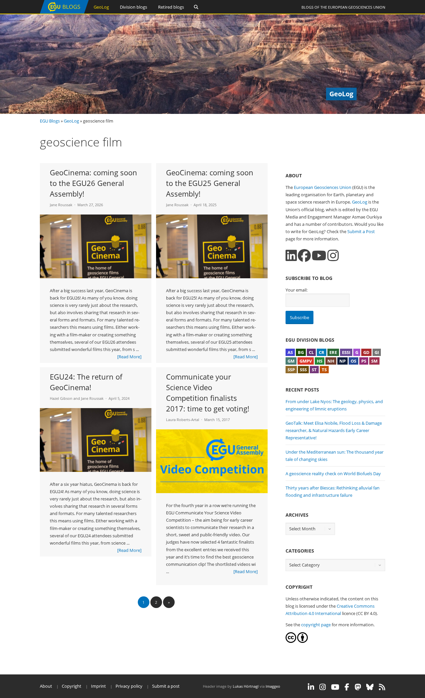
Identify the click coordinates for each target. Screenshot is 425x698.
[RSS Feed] (382, 687)
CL (311, 352)
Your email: (296, 290)
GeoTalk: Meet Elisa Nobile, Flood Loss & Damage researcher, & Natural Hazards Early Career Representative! (334, 430)
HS (319, 361)
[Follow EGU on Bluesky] (370, 687)
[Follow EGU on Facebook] (347, 687)
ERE (333, 352)
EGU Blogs (50, 121)
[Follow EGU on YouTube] (335, 687)
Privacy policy (129, 686)
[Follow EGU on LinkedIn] (311, 687)
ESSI (346, 352)
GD (366, 352)
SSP (291, 370)
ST (314, 370)
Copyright (71, 686)
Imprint (98, 686)
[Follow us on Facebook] (304, 255)
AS (290, 352)
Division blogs (133, 7)
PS (363, 361)
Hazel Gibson (61, 398)
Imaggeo (273, 686)
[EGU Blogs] (64, 12)
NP (342, 361)
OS (353, 361)
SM (374, 361)
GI (377, 352)
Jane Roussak (61, 204)
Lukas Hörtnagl (246, 686)
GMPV (305, 361)
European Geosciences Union (356, 7)
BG (301, 352)
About (46, 686)
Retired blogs (171, 7)
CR (321, 352)
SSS (303, 370)
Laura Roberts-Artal (182, 419)
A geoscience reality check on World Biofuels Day (333, 474)
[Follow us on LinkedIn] (291, 255)
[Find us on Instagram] (333, 255)
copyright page (316, 625)
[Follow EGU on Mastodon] (358, 687)
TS (324, 370)
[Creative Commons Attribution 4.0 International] (291, 641)
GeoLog (101, 7)
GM (291, 361)
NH (330, 361)
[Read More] (129, 357)
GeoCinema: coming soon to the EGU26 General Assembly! (93, 183)
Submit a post (166, 686)
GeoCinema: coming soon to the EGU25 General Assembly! (209, 183)
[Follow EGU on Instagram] (322, 687)
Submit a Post (361, 231)
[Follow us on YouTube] (319, 255)
